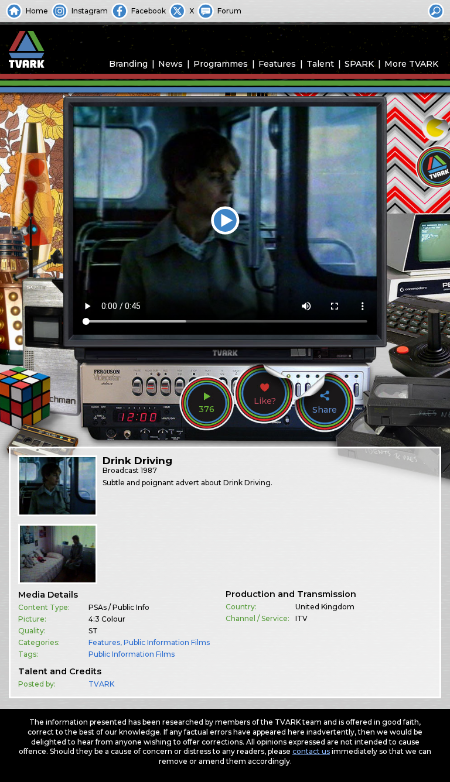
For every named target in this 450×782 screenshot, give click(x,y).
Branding (128, 64)
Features (277, 64)
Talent (320, 64)
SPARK (359, 64)
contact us (311, 751)
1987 (149, 470)
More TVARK (411, 64)
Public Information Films (167, 642)
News (170, 64)
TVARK (101, 684)
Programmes (220, 64)
